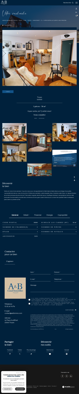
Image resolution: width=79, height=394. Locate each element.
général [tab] (15, 215)
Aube (25, 20)
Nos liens (54, 386)
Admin (49, 386)
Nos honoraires (29, 386)
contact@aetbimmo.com (13, 313)
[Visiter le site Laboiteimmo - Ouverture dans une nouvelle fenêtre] (68, 387)
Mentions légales (43, 386)
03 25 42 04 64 (10, 306)
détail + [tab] (26, 215)
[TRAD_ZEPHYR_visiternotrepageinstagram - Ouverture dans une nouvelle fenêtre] (66, 376)
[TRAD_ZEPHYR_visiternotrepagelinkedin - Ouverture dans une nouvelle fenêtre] (70, 376)
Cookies (35, 387)
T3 (41, 20)
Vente (20, 20)
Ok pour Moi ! (20, 389)
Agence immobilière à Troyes (9, 20)
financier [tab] (38, 215)
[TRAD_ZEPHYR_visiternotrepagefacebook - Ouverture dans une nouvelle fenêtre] (62, 376)
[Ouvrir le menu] (76, 2)
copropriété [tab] (62, 215)
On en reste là (19, 372)
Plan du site (35, 386)
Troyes (29, 20)
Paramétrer (7, 389)
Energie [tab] (50, 215)
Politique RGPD (29, 387)
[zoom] (14, 141)
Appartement (36, 20)
